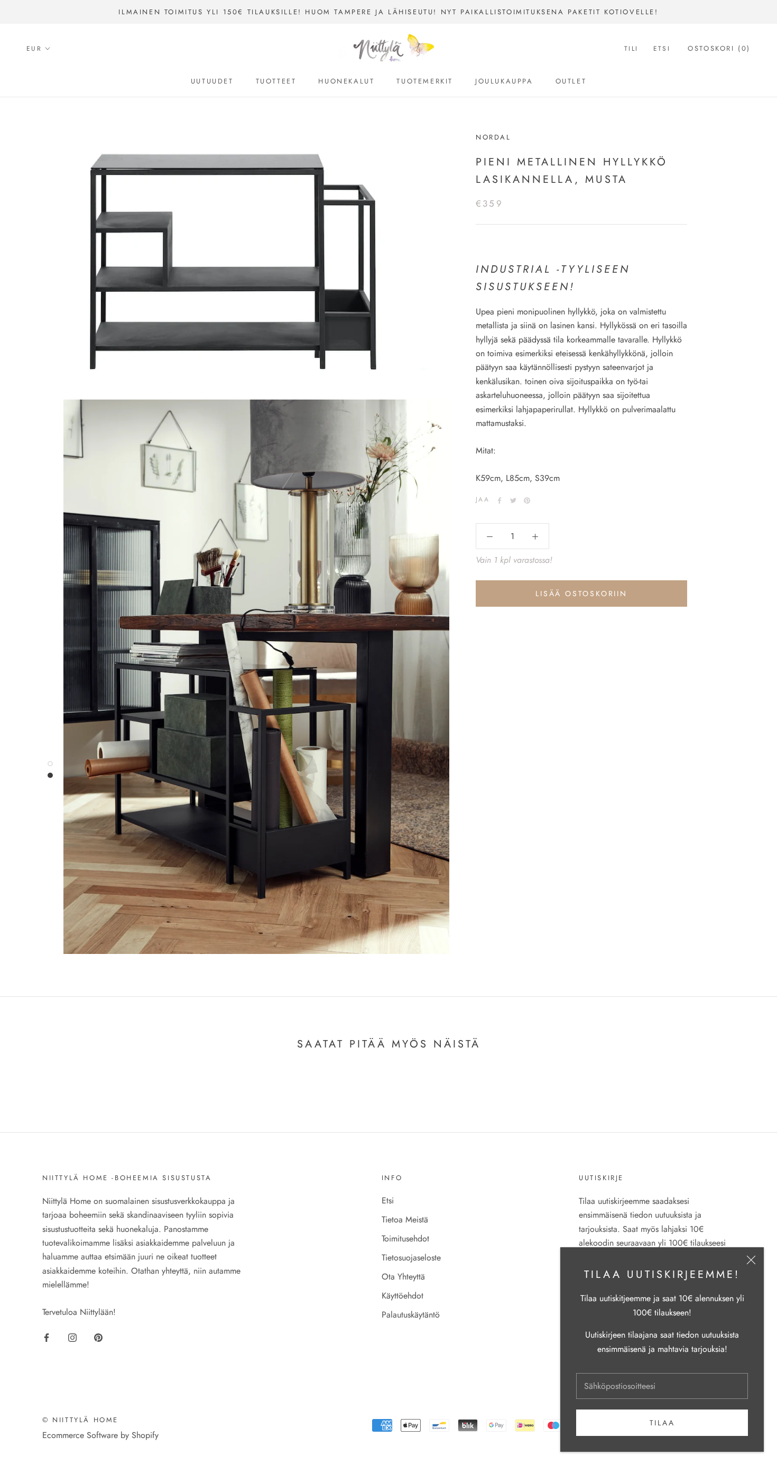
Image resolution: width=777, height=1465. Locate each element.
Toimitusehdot (405, 1238)
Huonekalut (346, 81)
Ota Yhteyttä (403, 1277)
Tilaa (662, 1422)
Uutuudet (212, 81)
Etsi (662, 49)
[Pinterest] (527, 500)
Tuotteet (276, 81)
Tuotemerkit (424, 81)
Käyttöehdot (402, 1296)
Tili (631, 49)
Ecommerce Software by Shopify (100, 1435)
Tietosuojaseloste (411, 1257)
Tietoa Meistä (405, 1219)
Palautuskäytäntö (411, 1315)
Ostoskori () (719, 49)
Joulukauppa (504, 81)
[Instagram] (72, 1337)
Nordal (493, 137)
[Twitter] (513, 500)
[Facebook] (499, 500)
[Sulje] (751, 1260)
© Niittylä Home (80, 1420)
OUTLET (571, 81)
